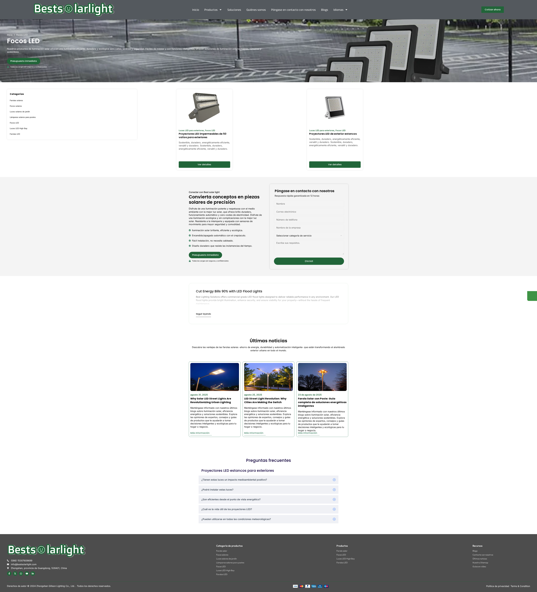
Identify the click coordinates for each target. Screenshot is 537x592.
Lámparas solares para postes (23, 117)
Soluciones (234, 9)
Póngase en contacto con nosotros (293, 9)
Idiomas (338, 9)
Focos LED (14, 123)
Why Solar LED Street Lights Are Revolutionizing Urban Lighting (210, 400)
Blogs (324, 9)
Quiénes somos (256, 9)
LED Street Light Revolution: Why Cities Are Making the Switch (265, 400)
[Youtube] (27, 573)
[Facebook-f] (9, 573)
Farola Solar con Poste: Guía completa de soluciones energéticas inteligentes (322, 402)
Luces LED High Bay (18, 128)
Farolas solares (16, 100)
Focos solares (16, 106)
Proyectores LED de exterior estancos (333, 133)
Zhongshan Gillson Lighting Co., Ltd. (56, 586)
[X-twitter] (15, 573)
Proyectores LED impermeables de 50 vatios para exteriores (202, 135)
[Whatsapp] (21, 573)
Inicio (195, 9)
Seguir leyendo (203, 313)
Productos (211, 9)
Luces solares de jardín (20, 111)
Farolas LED (15, 134)
